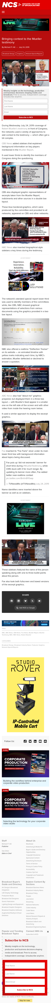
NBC (11, 635)
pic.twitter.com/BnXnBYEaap (19, 478)
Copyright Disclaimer (33, 855)
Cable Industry (31, 907)
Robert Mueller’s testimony (14, 128)
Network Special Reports (34, 54)
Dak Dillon (5, 851)
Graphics (20, 54)
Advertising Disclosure (33, 861)
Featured (35, 645)
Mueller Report (26, 149)
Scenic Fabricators (8, 901)
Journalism (30, 899)
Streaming (29, 902)
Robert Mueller (26, 635)
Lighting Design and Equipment (12, 904)
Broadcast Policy (32, 893)
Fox (3, 451)
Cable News (30, 910)
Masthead (29, 844)
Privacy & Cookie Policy (34, 866)
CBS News (7, 143)
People (28, 896)
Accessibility (30, 869)
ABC (3, 633)
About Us (30, 840)
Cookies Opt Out (32, 872)
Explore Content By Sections (35, 883)
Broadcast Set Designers (10, 898)
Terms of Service (32, 863)
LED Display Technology (10, 893)
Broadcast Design (8, 54)
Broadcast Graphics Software (12, 910)
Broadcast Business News (35, 887)
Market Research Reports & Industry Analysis (35, 917)
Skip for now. (25, 1000)
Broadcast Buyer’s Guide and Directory (12, 883)
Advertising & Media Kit (34, 847)
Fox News (24, 633)
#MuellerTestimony (32, 465)
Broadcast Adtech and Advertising (33, 922)
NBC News (7, 247)
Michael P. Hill (9, 47)
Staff (4, 840)
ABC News (7, 395)
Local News (30, 913)
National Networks (32, 904)
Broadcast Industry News (22, 645)
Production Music (8, 896)
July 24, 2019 (42, 483)
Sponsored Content (32, 858)
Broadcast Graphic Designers (12, 907)
